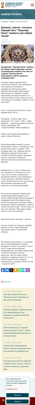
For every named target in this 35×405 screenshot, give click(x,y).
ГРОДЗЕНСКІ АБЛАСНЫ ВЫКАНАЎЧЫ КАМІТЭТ (14, 4)
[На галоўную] (2, 3)
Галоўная (4, 22)
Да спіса (7, 282)
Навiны (12, 22)
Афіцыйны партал (11, 6)
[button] (32, 5)
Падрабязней (11, 389)
